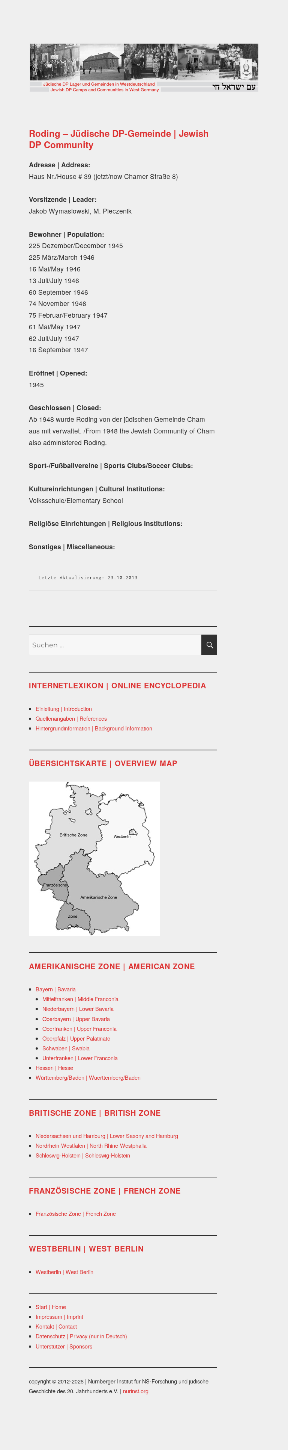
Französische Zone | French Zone (76, 1213)
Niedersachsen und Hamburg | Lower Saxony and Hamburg (107, 1135)
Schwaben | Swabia (66, 1048)
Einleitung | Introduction (64, 708)
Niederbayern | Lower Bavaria (78, 1008)
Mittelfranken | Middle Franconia (80, 999)
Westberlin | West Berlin (64, 1272)
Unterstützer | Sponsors (64, 1346)
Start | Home (51, 1307)
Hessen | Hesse (54, 1067)
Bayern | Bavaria (56, 989)
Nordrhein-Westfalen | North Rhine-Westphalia (91, 1145)
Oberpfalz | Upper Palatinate (76, 1038)
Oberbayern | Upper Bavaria (76, 1019)
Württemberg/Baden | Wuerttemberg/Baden (88, 1077)
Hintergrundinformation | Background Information (94, 728)
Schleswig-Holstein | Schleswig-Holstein (83, 1155)
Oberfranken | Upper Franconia (79, 1028)
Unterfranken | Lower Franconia (80, 1058)
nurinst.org (135, 1391)
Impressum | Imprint (59, 1316)
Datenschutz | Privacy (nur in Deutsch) (81, 1336)
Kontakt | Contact (56, 1326)
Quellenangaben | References (71, 718)
